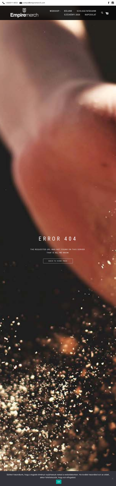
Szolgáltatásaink (86, 11)
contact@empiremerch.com (34, 3)
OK (58, 482)
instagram (113, 3)
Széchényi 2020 (72, 15)
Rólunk (68, 11)
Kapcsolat (90, 15)
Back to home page (58, 261)
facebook (109, 3)
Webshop (54, 11)
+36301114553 (12, 3)
